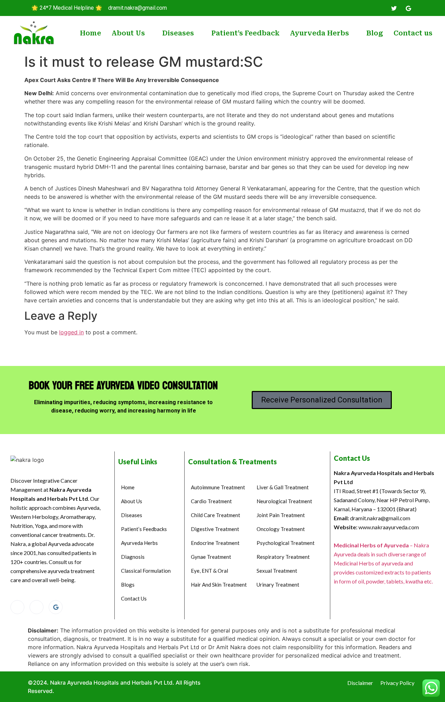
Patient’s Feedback (245, 33)
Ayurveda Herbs (319, 33)
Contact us (413, 33)
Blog (374, 33)
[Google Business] (56, 607)
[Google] (408, 8)
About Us (128, 33)
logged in (71, 332)
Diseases (178, 33)
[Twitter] (394, 8)
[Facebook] (379, 8)
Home (90, 33)
